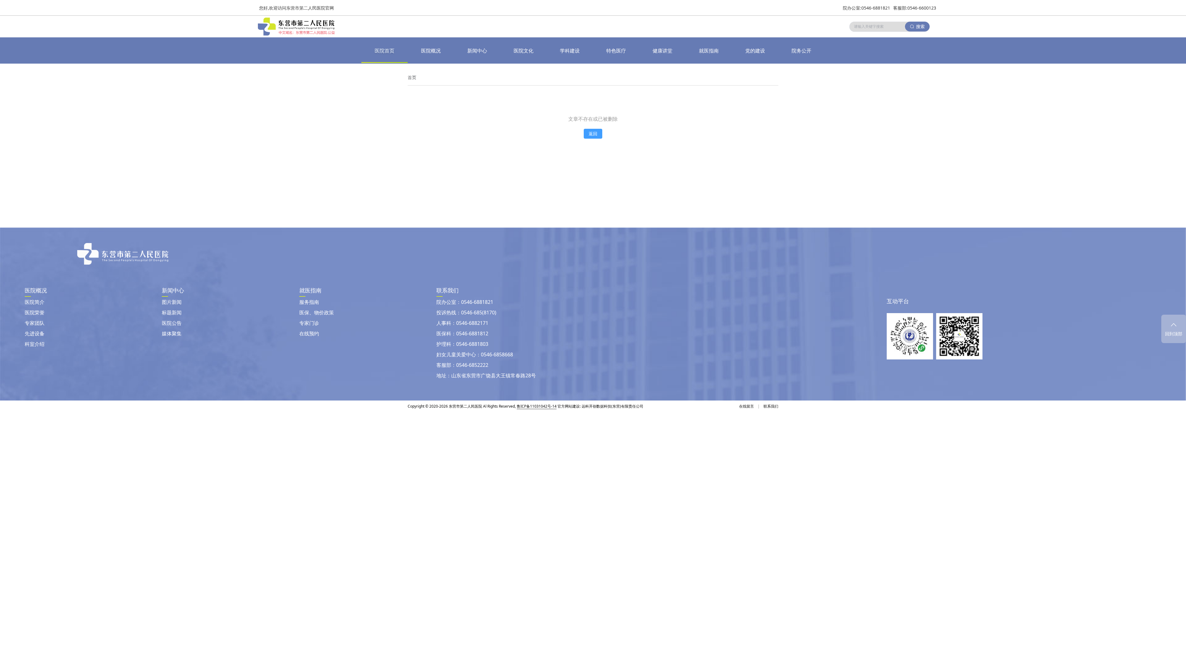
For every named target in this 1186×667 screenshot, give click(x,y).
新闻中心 (477, 50)
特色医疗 (616, 50)
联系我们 (770, 406)
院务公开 (801, 50)
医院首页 (384, 50)
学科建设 (570, 50)
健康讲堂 (662, 50)
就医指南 (709, 50)
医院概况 (431, 50)
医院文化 (523, 50)
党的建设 (755, 50)
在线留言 (746, 406)
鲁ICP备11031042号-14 (537, 406)
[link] (412, 77)
